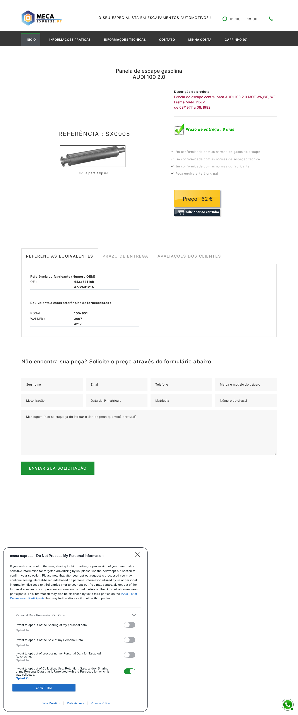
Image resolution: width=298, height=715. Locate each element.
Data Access (75, 703)
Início (31, 39)
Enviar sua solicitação (58, 468)
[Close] (139, 556)
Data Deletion (50, 703)
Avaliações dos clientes (189, 256)
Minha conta (200, 39)
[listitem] (75, 615)
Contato (167, 39)
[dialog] (75, 630)
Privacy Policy (100, 703)
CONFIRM (44, 688)
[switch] (129, 625)
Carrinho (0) (236, 39)
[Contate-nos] (287, 704)
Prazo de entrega (125, 256)
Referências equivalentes (59, 256)
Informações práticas (70, 39)
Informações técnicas (125, 39)
